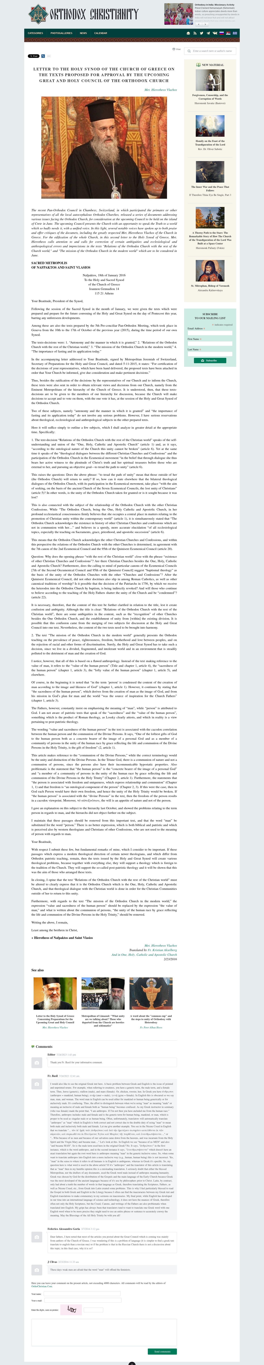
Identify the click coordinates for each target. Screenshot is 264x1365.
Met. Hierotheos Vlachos (161, 89)
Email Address (196, 328)
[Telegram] (208, 33)
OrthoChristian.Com (41, 1286)
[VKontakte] (215, 33)
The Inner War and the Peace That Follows (210, 188)
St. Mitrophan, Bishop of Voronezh (210, 286)
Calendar (100, 33)
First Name (195, 339)
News (83, 33)
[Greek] (235, 33)
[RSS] (195, 33)
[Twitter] (201, 33)
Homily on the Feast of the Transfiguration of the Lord (210, 142)
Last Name (194, 349)
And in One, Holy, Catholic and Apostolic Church (144, 954)
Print (178, 49)
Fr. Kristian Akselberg (162, 950)
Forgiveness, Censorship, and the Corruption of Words (210, 97)
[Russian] (221, 33)
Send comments (162, 1351)
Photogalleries (61, 33)
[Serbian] (228, 33)
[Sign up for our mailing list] (188, 33)
